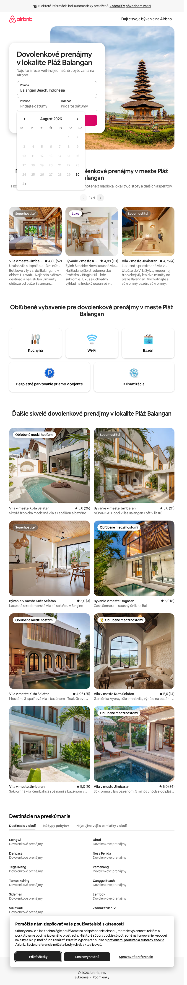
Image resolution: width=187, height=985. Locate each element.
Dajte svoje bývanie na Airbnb (146, 19)
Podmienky (101, 977)
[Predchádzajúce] (83, 197)
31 (24, 184)
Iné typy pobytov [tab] (56, 826)
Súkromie (81, 977)
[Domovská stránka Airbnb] (20, 19)
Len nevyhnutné (87, 957)
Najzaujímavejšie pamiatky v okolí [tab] (101, 826)
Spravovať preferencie (136, 957)
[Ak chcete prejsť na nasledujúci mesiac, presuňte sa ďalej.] (77, 119)
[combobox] (57, 90)
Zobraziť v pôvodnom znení (130, 6)
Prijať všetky (38, 957)
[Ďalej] (100, 197)
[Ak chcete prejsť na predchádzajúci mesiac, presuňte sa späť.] (24, 119)
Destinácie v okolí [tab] (22, 826)
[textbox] (36, 106)
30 (78, 174)
